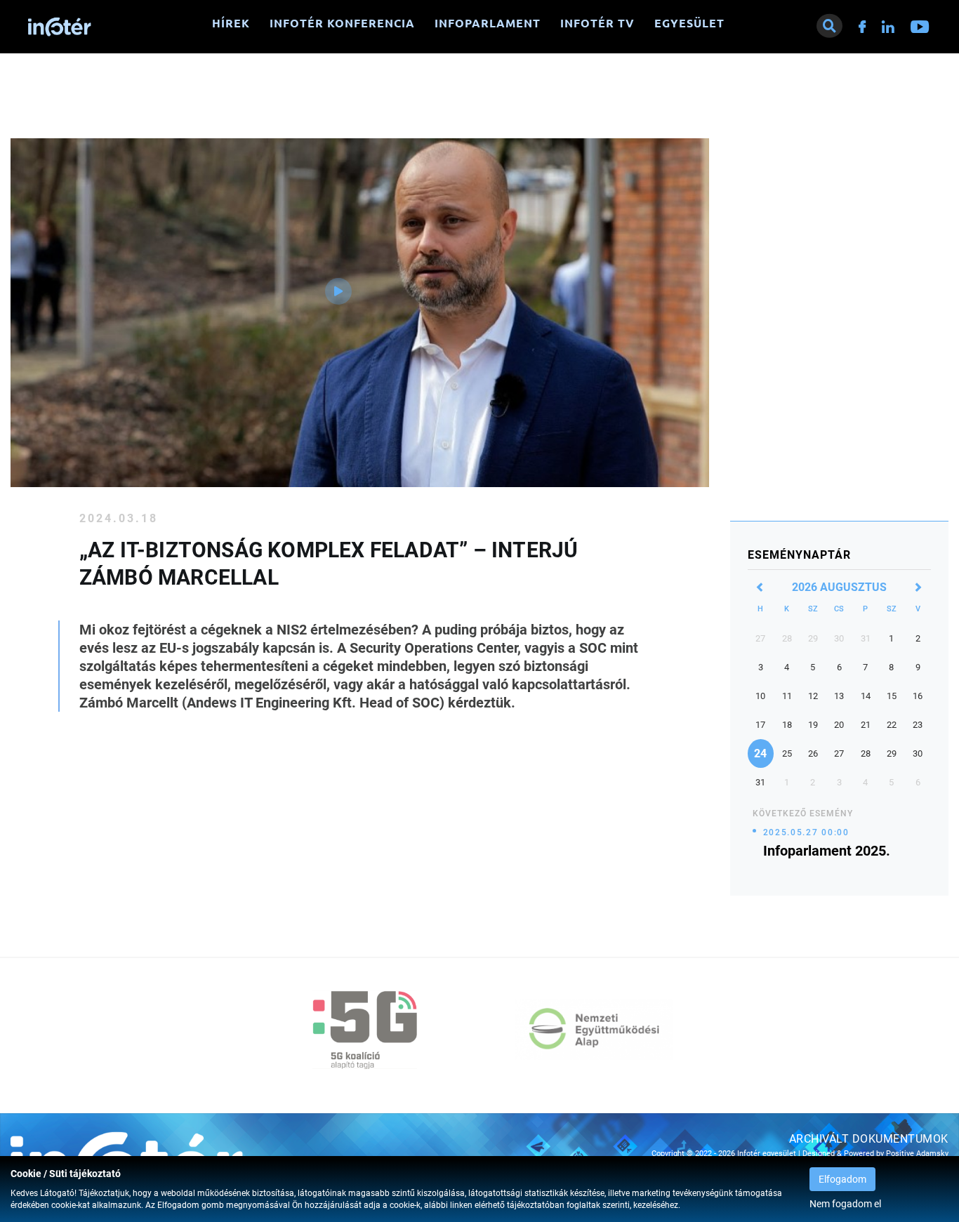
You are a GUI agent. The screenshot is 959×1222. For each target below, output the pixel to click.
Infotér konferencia (342, 23)
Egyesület (689, 23)
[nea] (594, 1029)
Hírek (231, 23)
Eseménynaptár (799, 555)
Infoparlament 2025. (826, 850)
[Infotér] (59, 27)
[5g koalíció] (365, 1029)
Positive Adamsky (917, 1153)
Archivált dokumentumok (868, 1138)
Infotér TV (597, 23)
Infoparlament (488, 23)
